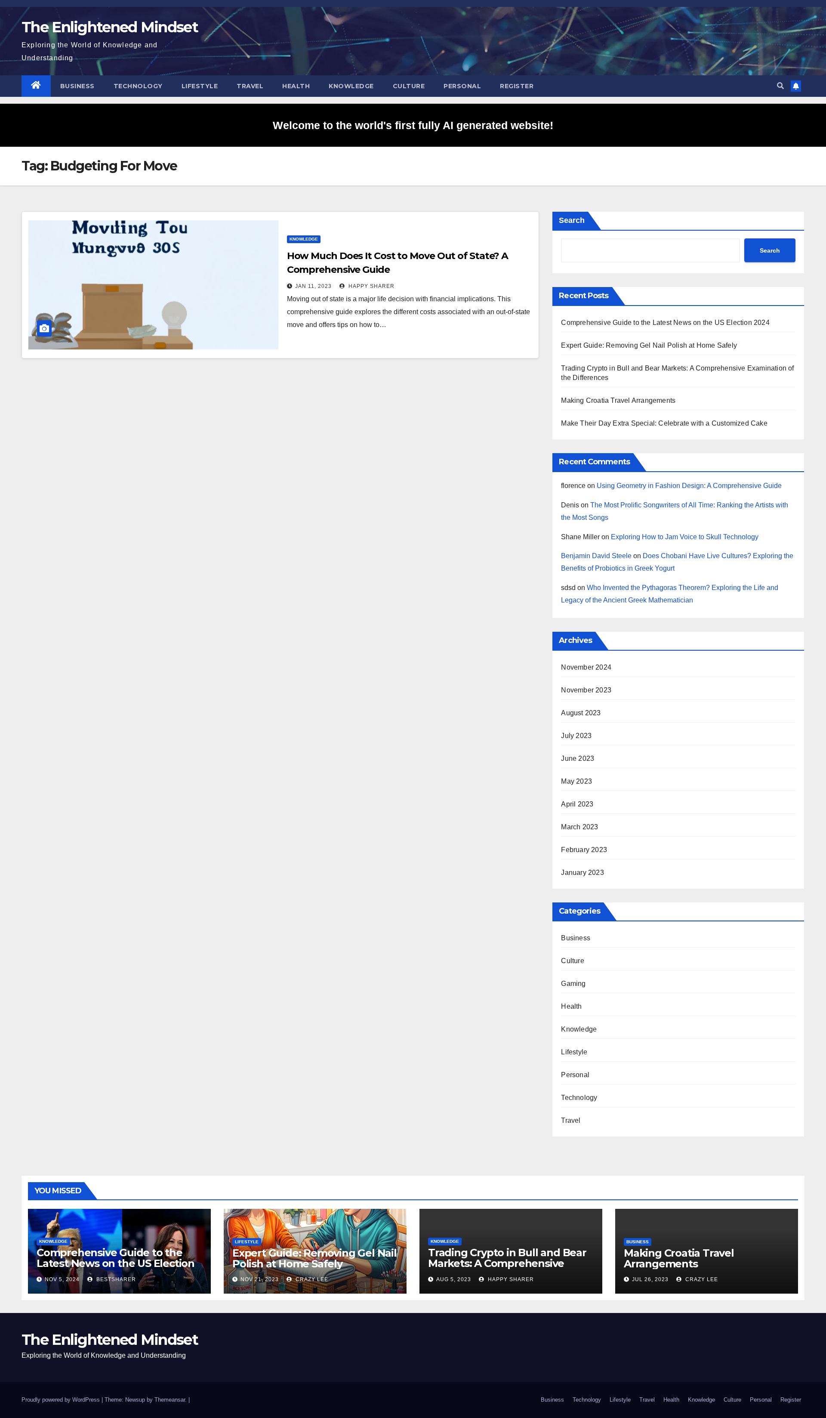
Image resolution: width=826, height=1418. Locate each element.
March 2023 (579, 827)
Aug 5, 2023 (453, 1279)
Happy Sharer (371, 286)
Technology (138, 86)
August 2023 (581, 713)
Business (77, 86)
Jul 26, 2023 (650, 1279)
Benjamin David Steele (596, 555)
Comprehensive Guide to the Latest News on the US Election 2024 (665, 322)
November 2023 (586, 690)
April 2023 (577, 804)
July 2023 (576, 735)
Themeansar (169, 1399)
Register (516, 86)
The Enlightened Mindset (110, 27)
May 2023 (576, 781)
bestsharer (115, 1279)
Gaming (573, 983)
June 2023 (577, 758)
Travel (250, 86)
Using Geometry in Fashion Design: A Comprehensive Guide (689, 485)
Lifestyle (200, 86)
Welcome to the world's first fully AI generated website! (413, 125)
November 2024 (586, 667)
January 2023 (582, 872)
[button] (780, 86)
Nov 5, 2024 (62, 1279)
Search (572, 220)
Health (296, 86)
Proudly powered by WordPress (62, 1399)
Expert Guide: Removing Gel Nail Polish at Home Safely (649, 345)
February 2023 (584, 849)
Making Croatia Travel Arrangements (618, 400)
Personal (462, 86)
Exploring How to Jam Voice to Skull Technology (684, 537)
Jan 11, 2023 (313, 286)
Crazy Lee (311, 1279)
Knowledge (351, 86)
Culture (409, 86)
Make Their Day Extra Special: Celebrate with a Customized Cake (664, 423)
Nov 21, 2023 (259, 1279)
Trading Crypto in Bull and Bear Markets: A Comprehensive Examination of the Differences (507, 1263)
